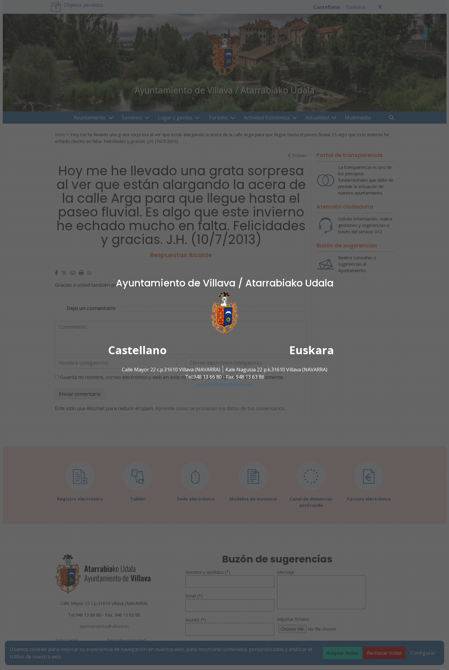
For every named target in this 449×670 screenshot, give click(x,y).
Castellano (137, 350)
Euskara (311, 350)
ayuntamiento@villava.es (224, 384)
